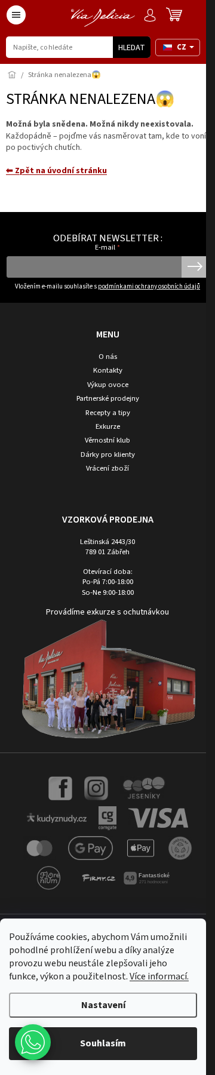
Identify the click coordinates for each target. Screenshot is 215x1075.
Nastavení (103, 1005)
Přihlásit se (195, 267)
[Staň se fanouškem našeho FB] (60, 788)
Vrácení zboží (107, 468)
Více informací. (159, 976)
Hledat (131, 48)
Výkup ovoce (107, 385)
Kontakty (107, 371)
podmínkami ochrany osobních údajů (149, 286)
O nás (108, 357)
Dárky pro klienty (108, 455)
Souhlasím (103, 1043)
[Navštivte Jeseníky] (143, 788)
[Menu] (16, 15)
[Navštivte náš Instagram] (96, 788)
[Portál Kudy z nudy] (57, 818)
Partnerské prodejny (107, 399)
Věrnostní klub (107, 440)
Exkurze (108, 427)
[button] (33, 1042)
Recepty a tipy (107, 413)
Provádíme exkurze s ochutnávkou (107, 612)
